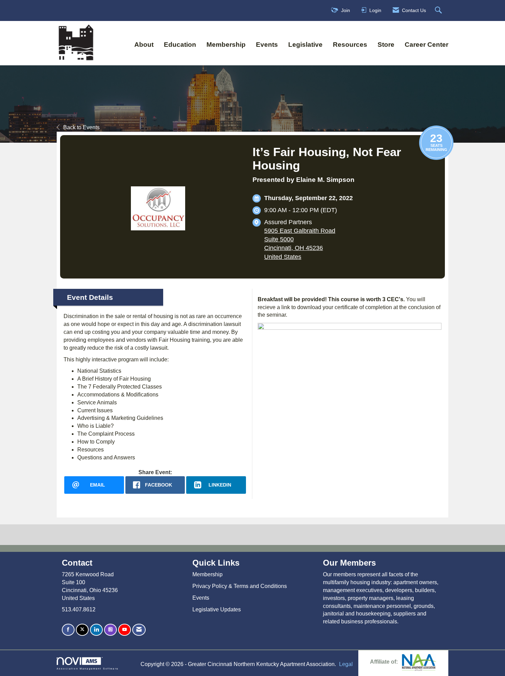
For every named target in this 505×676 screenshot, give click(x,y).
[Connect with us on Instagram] (110, 630)
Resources (350, 44)
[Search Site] (439, 10)
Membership (226, 44)
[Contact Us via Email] (139, 630)
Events (267, 44)
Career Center (426, 44)
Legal (346, 664)
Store (386, 44)
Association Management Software (88, 668)
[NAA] (419, 662)
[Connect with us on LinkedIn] (96, 630)
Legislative (305, 44)
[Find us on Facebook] (68, 630)
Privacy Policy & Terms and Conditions (239, 586)
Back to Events (81, 127)
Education (180, 44)
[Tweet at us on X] (82, 630)
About (144, 44)
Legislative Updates (216, 609)
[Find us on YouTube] (124, 630)
